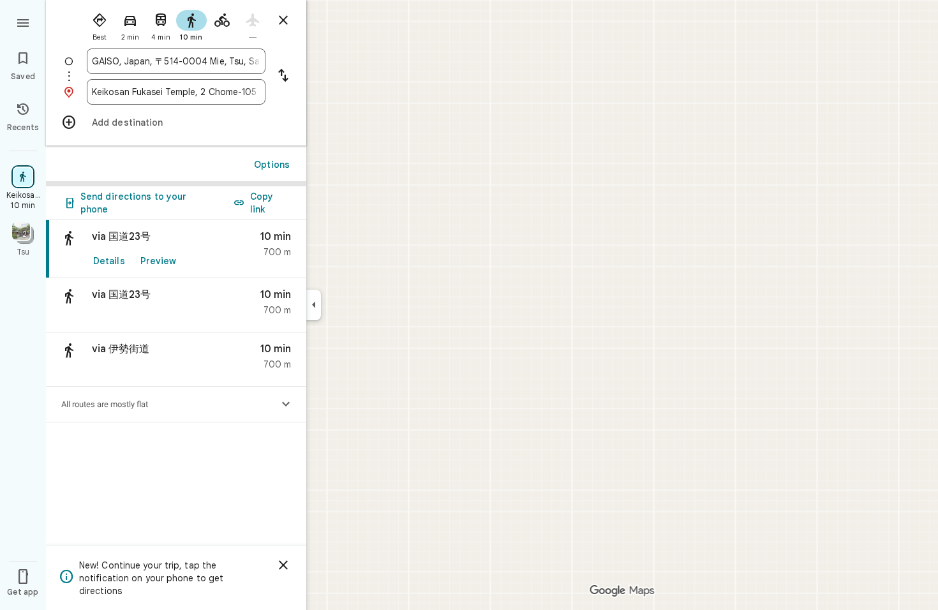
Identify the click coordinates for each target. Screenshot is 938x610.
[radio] (99, 24)
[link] (176, 249)
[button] (176, 305)
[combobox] (176, 61)
